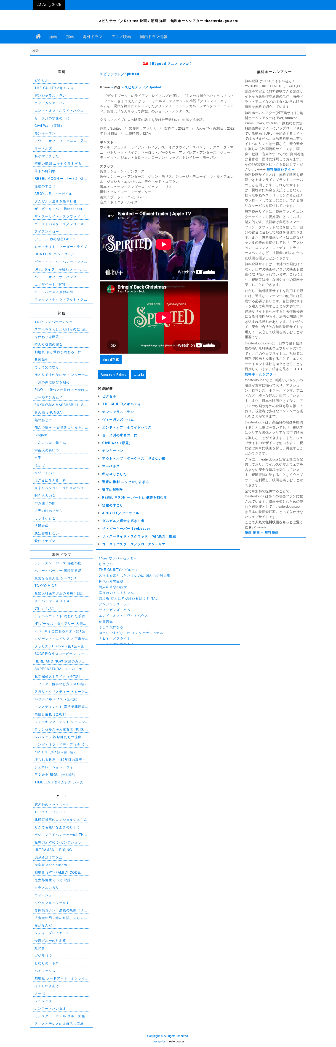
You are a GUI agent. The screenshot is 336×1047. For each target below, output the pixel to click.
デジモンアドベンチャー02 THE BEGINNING (60, 834)
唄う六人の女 (45, 495)
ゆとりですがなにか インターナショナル (131, 632)
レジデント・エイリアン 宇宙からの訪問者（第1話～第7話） (60, 638)
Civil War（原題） (117, 443)
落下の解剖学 (112, 489)
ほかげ (40, 465)
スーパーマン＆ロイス (52, 600)
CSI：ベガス (45, 608)
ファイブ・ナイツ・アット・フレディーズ (61, 299)
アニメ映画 (121, 36)
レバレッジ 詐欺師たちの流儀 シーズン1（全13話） (60, 736)
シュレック (43, 1000)
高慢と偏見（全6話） (51, 714)
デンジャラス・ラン (118, 412)
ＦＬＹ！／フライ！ (115, 638)
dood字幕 (111, 359)
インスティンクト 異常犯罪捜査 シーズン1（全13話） (60, 706)
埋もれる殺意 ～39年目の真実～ (60, 759)
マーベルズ (111, 466)
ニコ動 (138, 374)
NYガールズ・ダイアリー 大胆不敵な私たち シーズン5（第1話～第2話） (60, 623)
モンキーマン (112, 451)
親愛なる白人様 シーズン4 (56, 578)
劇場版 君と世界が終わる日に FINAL (128, 598)
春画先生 (106, 621)
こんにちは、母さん (50, 442)
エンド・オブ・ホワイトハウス (127, 427)
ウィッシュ (43, 895)
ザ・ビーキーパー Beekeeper (126, 528)
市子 (38, 457)
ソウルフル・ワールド (52, 902)
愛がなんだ (43, 925)
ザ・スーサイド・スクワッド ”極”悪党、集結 (139, 536)
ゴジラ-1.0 (43, 955)
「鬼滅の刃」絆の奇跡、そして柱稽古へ (61, 917)
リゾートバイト (47, 472)
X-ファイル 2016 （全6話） (57, 699)
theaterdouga (175, 1041)
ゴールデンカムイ (49, 397)
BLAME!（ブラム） (50, 857)
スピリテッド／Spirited (119, 74)
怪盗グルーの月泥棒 (50, 940)
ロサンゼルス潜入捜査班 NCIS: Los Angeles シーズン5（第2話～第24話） (60, 729)
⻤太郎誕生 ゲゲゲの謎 (53, 880)
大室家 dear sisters (51, 864)
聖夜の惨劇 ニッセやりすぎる (125, 482)
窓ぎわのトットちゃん (116, 592)
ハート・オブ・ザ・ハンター (57, 276)
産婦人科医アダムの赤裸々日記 (59, 593)
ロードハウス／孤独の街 (54, 291)
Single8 (41, 435)
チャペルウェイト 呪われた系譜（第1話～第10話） (60, 615)
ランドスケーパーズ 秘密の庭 (58, 563)
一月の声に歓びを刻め (52, 382)
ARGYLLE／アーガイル (120, 513)
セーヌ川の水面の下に (119, 435)
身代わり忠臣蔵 (111, 581)
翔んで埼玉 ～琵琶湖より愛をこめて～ (60, 427)
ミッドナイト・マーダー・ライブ (61, 246)
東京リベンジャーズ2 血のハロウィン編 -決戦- (61, 487)
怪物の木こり (112, 505)
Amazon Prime (114, 374)
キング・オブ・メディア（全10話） (60, 744)
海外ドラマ (92, 36)
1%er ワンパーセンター (118, 558)
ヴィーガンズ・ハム (118, 419)
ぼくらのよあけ (47, 985)
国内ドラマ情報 (153, 36)
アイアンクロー (47, 231)
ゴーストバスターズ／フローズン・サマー (135, 544)
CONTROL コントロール (55, 254)
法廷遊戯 (42, 525)
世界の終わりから (49, 510)
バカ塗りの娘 (45, 503)
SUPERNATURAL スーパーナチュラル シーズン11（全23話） (60, 668)
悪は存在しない (47, 533)
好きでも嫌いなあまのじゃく (57, 827)
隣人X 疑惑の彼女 (113, 586)
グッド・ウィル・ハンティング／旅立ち (61, 261)
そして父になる (111, 626)
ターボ (40, 993)
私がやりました (114, 474)
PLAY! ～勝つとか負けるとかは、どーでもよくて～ (61, 389)
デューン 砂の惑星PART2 (55, 239)
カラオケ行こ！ (47, 518)
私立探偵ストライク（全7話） (59, 676)
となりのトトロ (47, 963)
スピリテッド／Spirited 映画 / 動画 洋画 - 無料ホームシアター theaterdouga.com (168, 21)
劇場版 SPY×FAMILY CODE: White (58, 872)
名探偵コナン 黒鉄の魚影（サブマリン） (61, 910)
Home (105, 87)
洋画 (53, 36)
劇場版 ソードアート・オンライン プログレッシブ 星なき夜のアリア (60, 978)
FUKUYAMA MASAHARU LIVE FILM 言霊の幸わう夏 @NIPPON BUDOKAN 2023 (61, 404)
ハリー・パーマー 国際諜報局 (58, 570)
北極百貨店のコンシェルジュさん (61, 819)
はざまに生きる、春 (50, 480)
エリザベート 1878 (50, 284)
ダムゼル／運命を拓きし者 (123, 521)
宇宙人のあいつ (47, 450)
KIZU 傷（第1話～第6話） (56, 752)
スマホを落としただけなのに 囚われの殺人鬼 (134, 575)
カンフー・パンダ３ (50, 1008)
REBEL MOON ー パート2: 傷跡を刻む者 (134, 497)
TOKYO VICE (46, 585)
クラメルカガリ (47, 887)
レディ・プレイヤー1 (51, 932)
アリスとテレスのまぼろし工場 (59, 1023)
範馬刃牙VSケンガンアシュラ (58, 842)
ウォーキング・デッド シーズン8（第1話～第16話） (61, 721)
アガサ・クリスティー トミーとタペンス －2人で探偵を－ (60, 691)
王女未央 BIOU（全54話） (56, 774)
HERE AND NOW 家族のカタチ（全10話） (60, 661)
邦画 (70, 36)
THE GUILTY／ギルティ (121, 404)
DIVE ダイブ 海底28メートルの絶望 (61, 269)
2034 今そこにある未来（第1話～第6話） (60, 631)
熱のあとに (43, 419)
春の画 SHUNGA (48, 412)
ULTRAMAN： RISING (53, 849)
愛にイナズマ (45, 540)
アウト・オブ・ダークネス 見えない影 (133, 458)
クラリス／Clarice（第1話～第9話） (60, 646)
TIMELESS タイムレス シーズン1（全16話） (61, 782)
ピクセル (109, 396)
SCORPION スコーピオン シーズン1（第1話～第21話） (61, 653)
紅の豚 (40, 948)
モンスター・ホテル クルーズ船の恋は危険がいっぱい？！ (60, 1016)
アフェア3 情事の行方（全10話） (61, 684)
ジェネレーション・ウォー (56, 767)
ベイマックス (45, 970)
